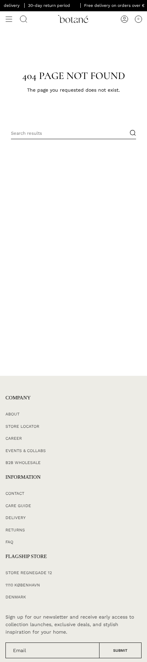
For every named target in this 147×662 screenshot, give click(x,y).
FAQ (9, 542)
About (12, 414)
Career (13, 438)
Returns (15, 530)
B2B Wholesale (23, 462)
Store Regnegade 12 (28, 572)
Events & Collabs (25, 450)
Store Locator (22, 426)
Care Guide (18, 505)
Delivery (15, 517)
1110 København (22, 585)
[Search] (23, 19)
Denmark (15, 597)
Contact (14, 493)
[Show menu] (9, 19)
